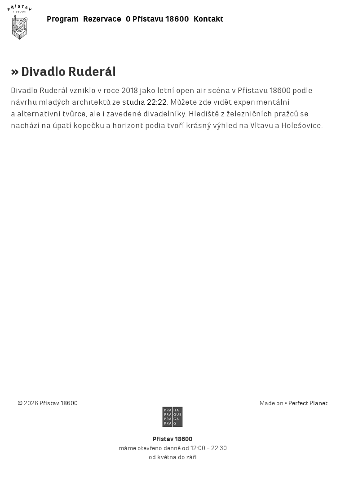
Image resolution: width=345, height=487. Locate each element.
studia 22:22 (144, 101)
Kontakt (208, 18)
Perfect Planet (307, 403)
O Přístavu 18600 (157, 18)
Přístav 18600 (59, 403)
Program (63, 18)
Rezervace (102, 18)
